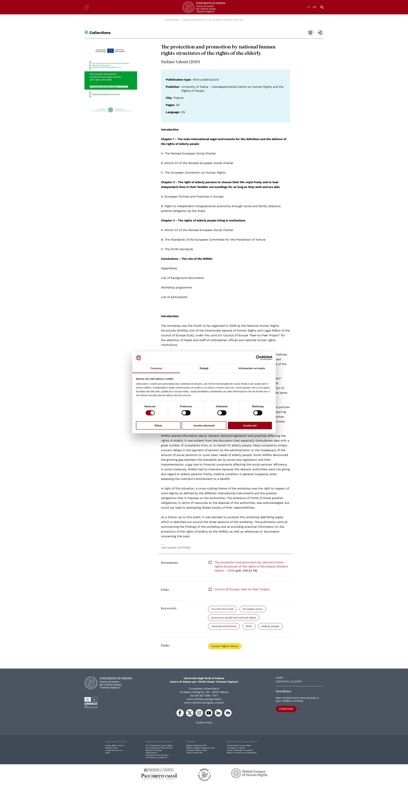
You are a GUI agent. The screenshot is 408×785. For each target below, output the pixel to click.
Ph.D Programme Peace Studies (159, 748)
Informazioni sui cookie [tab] (252, 368)
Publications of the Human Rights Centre (213, 19)
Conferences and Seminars (157, 755)
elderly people (270, 626)
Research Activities (154, 750)
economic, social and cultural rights (233, 617)
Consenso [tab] (156, 368)
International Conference (156, 757)
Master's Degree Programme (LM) (200, 748)
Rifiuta (158, 425)
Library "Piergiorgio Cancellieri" (240, 750)
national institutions (223, 626)
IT (309, 7)
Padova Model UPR (194, 753)
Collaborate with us (113, 750)
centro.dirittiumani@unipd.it (204, 699)
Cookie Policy (204, 722)
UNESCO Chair (111, 748)
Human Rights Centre (224, 646)
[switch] (186, 412)
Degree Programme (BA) (196, 745)
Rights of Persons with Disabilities (242, 753)
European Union (253, 608)
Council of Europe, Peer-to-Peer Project (242, 589)
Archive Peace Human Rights (239, 745)
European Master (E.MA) (196, 750)
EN (314, 7)
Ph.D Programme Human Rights (159, 745)
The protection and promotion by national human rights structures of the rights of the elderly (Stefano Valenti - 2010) (251, 566)
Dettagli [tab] (204, 368)
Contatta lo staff (289, 681)
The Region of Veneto (236, 748)
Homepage (172, 19)
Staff (107, 753)
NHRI (249, 626)
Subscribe (286, 708)
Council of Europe (222, 608)
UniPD (279, 677)
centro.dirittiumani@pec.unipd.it (204, 702)
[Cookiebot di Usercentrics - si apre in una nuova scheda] (258, 357)
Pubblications (151, 753)
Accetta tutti (250, 425)
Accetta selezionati (204, 425)
